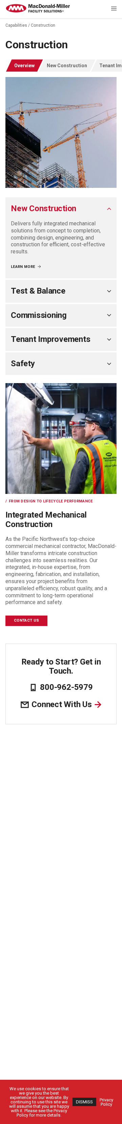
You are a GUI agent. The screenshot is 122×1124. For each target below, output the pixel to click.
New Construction (67, 65)
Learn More (23, 267)
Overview (24, 65)
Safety (23, 363)
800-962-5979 (66, 687)
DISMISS (84, 1101)
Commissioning (39, 315)
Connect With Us (62, 704)
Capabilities (16, 25)
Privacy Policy (106, 1102)
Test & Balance (38, 291)
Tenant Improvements (50, 339)
